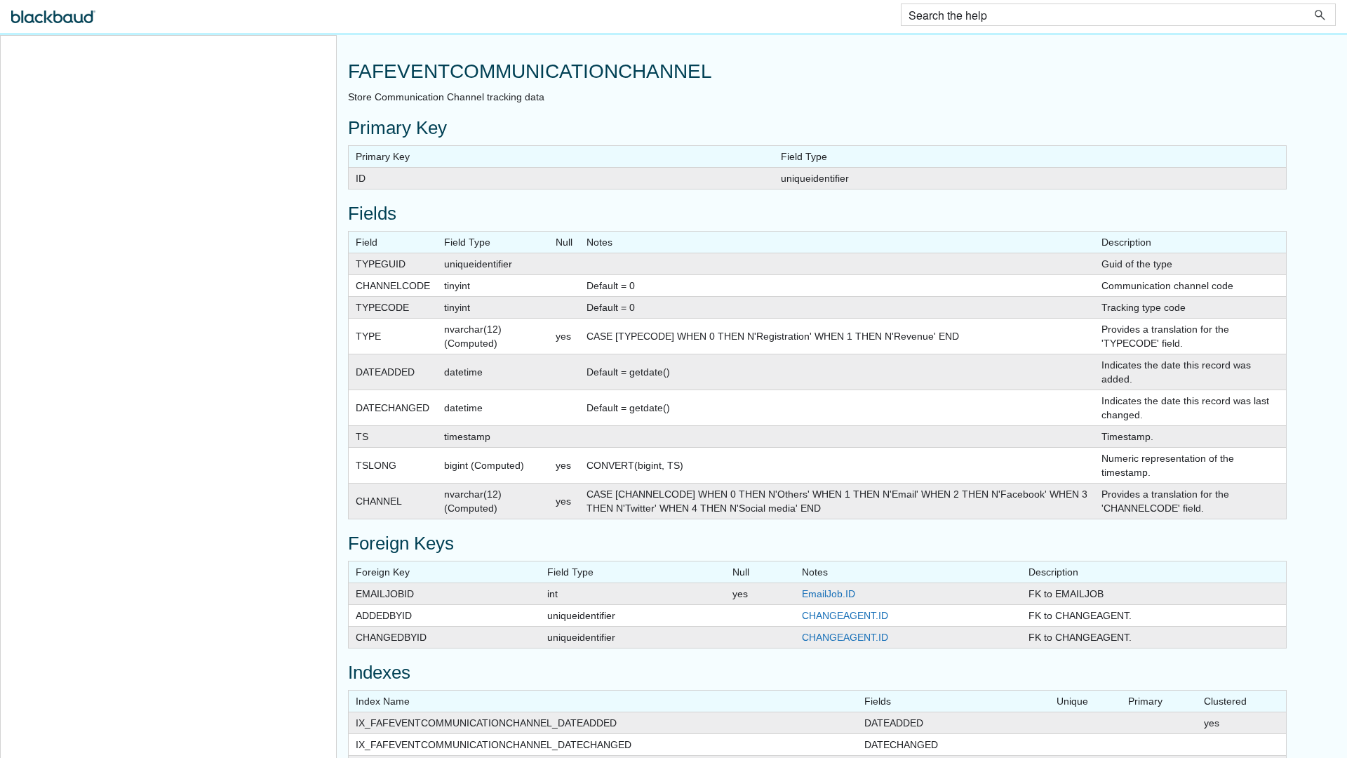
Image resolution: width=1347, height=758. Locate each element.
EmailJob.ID (828, 593)
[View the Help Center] (53, 23)
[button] (1320, 15)
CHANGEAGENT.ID (845, 615)
